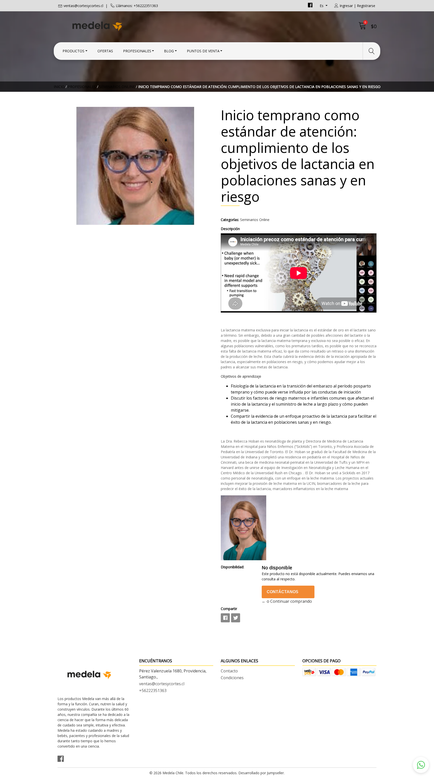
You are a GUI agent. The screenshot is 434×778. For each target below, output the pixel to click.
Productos (73, 51)
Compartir (229, 608)
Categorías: (230, 219)
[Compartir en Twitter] (235, 617)
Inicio (59, 86)
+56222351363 (153, 690)
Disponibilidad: (232, 567)
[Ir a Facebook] (310, 5)
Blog (169, 51)
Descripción (230, 228)
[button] (421, 765)
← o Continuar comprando (287, 601)
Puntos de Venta (203, 51)
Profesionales (137, 51)
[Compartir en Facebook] (225, 617)
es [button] (322, 5)
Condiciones (232, 677)
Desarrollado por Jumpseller (261, 772)
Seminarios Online (117, 86)
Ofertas (105, 51)
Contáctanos (282, 592)
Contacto (229, 671)
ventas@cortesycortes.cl (83, 5)
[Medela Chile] (137, 25)
